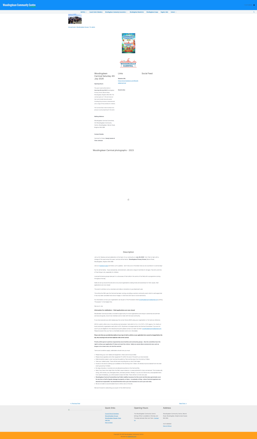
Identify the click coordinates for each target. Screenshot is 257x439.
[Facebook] (254, 5)
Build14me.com (132, 436)
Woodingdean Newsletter (137, 12)
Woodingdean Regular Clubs (113, 418)
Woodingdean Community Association (115, 12)
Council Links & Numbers (96, 12)
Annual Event (72, 27)
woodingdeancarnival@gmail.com (148, 299)
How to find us (167, 426)
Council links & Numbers (112, 413)
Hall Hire (83, 12)
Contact (173, 12)
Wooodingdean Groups (111, 416)
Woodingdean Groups (152, 12)
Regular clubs (164, 12)
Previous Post (75, 403)
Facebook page (103, 265)
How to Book (109, 422)
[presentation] (86, 12)
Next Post (183, 403)
